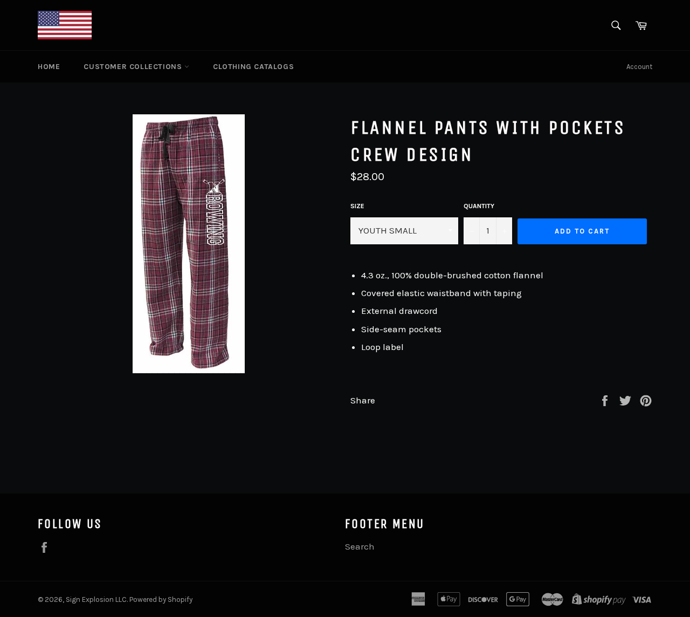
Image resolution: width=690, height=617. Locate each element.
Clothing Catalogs (253, 66)
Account (639, 67)
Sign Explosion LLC (96, 599)
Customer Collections (134, 66)
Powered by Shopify (160, 599)
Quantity (479, 206)
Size (357, 206)
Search (360, 546)
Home (49, 66)
